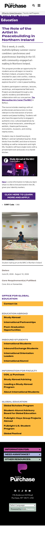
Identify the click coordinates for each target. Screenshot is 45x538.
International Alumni (16, 360)
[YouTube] (29, 491)
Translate (30, 509)
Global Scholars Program (19, 405)
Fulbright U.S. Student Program (17, 427)
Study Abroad (12, 317)
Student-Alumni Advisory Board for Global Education (20, 412)
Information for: (17, 449)
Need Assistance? (17, 454)
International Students (17, 343)
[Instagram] (19, 491)
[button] (22, 235)
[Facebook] (15, 491)
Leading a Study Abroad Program (18, 386)
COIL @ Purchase (14, 374)
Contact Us (10, 303)
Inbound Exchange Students (21, 348)
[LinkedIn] (26, 491)
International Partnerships (20, 322)
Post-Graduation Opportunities (14, 328)
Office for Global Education (12, 13)
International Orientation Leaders (19, 355)
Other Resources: (18, 459)
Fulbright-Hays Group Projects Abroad (22, 420)
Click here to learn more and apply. (19, 196)
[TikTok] (22, 491)
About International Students (21, 391)
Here (4, 182)
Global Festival (12, 433)
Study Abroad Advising (17, 379)
